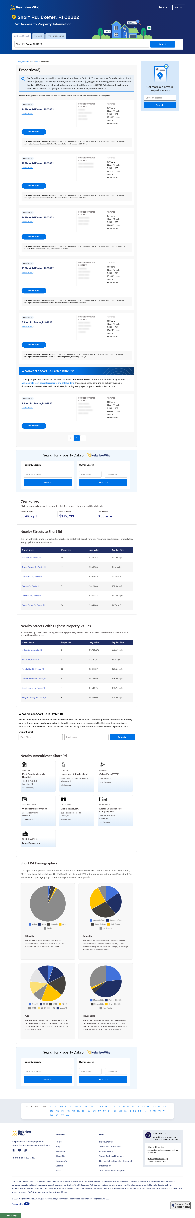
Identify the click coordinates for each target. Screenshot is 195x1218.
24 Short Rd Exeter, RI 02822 (38, 109)
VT (164, 1110)
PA (125, 1110)
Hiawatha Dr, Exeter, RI (32, 576)
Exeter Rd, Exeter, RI (31, 659)
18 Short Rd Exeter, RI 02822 (38, 163)
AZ (66, 1106)
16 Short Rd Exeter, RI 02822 (38, 217)
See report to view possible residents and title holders (48, 382)
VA (159, 1110)
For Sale (38, 36)
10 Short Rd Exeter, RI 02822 (38, 268)
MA (143, 1106)
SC (134, 1110)
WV (62, 1115)
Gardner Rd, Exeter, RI (31, 595)
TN (144, 1110)
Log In (164, 7)
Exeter (37, 61)
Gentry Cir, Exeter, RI (31, 586)
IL (119, 1106)
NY (104, 1110)
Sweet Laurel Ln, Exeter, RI (33, 688)
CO (76, 1106)
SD (139, 1110)
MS (57, 1110)
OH (109, 1110)
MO (52, 1110)
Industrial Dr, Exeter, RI (32, 650)
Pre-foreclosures (56, 36)
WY (67, 1115)
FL (97, 1106)
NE (78, 1110)
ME (154, 1106)
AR (61, 1106)
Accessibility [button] (17, 1204)
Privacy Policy (106, 1151)
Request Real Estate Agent (182, 1205)
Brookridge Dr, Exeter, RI (33, 669)
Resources (61, 1151)
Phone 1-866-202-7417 (23, 1157)
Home (59, 1141)
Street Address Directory (111, 1156)
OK (115, 1110)
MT (63, 1110)
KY (133, 1106)
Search (47, 482)
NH (84, 1110)
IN (124, 1106)
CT (81, 1106)
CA (71, 1106)
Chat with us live (155, 1146)
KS (128, 1106)
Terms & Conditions (58, 1192)
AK (51, 1106)
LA (138, 1106)
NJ (89, 1110)
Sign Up (178, 7)
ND (73, 1110)
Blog (58, 1146)
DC (87, 1106)
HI (106, 1106)
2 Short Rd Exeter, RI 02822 (37, 403)
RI (32, 61)
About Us (60, 1156)
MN (164, 1106)
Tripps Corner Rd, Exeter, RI (34, 567)
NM (94, 1110)
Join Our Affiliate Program (112, 1170)
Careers (59, 1165)
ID (115, 1106)
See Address (27, 113)
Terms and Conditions (110, 1146)
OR (120, 1110)
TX (149, 1110)
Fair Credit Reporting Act (81, 1185)
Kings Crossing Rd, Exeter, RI (34, 697)
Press (58, 1170)
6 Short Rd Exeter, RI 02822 (37, 322)
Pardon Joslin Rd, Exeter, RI (34, 678)
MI (159, 1106)
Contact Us (61, 1160)
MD (149, 1106)
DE (92, 1106)
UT (154, 1110)
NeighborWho (24, 61)
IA (111, 1106)
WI (57, 1115)
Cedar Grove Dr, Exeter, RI (33, 605)
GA (101, 1106)
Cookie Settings (10, 1215)
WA (52, 1115)
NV (99, 1110)
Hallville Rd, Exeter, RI (31, 557)
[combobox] (81, 44)
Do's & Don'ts (106, 1141)
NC (68, 1110)
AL (56, 1106)
